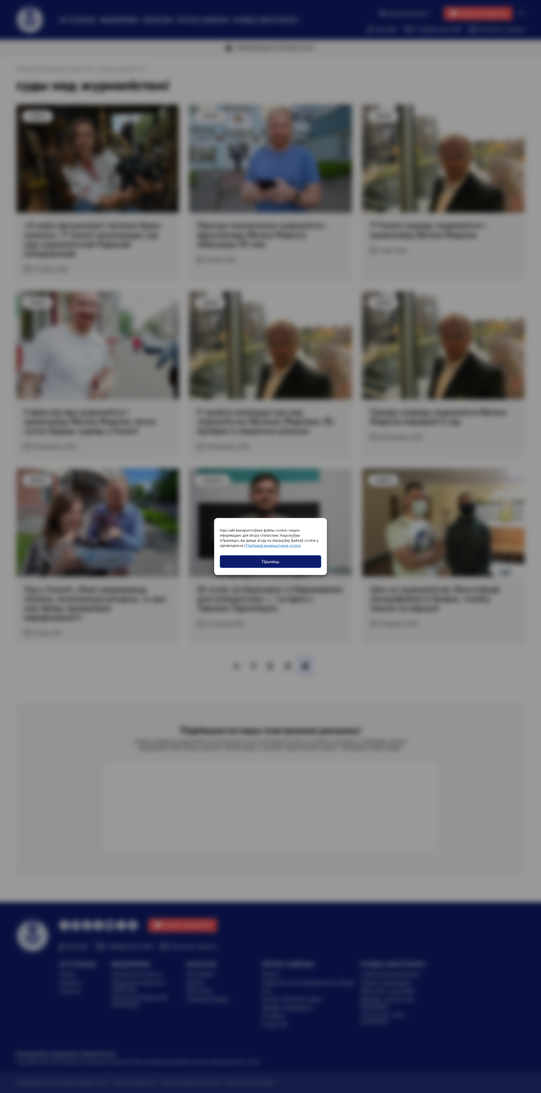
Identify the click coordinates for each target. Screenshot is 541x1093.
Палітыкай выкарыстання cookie (273, 545)
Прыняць (271, 561)
